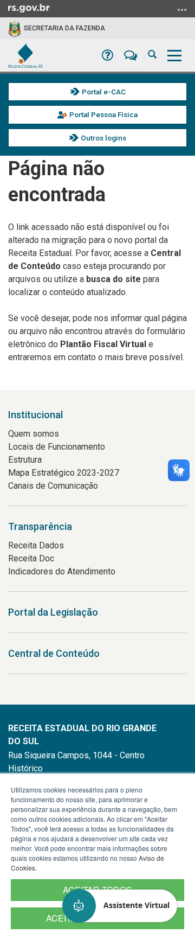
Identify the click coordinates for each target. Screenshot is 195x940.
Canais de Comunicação (53, 486)
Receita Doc (31, 558)
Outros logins (103, 137)
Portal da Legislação (53, 612)
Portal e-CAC (104, 91)
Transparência (40, 526)
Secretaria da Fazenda (64, 28)
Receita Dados (36, 545)
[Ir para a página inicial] (25, 55)
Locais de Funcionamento (56, 447)
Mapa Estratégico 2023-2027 (63, 473)
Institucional (35, 414)
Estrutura (25, 460)
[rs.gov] (29, 7)
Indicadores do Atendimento (61, 571)
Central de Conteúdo (54, 653)
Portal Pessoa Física (103, 114)
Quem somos (33, 434)
